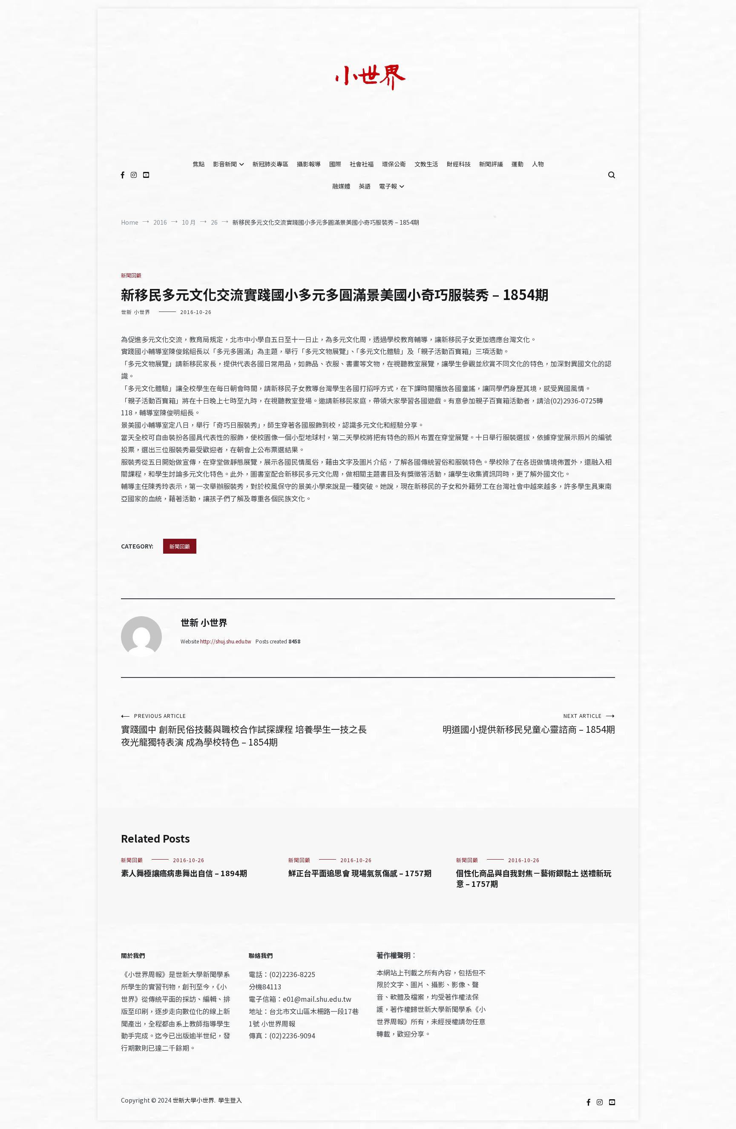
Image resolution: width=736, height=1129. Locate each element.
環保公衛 (394, 164)
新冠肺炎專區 (270, 164)
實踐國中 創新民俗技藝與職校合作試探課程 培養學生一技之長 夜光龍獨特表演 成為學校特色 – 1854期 (244, 730)
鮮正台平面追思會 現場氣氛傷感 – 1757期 (359, 872)
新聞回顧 (131, 275)
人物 (538, 164)
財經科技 (459, 164)
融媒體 (341, 186)
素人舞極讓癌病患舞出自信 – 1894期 (184, 872)
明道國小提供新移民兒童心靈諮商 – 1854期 (529, 723)
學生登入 (230, 1100)
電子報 (388, 186)
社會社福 (362, 164)
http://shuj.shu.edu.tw (225, 641)
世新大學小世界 (193, 1100)
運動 (517, 164)
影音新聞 (225, 164)
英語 (365, 186)
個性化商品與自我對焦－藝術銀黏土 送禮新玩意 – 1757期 (533, 878)
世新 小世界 (135, 311)
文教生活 (426, 164)
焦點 (198, 164)
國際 (335, 164)
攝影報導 (309, 164)
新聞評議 (491, 164)
